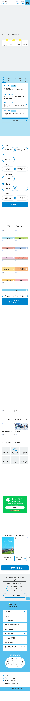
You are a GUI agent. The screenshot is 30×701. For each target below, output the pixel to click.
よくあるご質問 (15, 595)
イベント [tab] (14, 79)
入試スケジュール (21, 149)
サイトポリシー (9, 675)
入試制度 (7, 612)
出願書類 (8, 178)
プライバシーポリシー (11, 678)
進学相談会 (8, 198)
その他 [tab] (25, 79)
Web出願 (7, 159)
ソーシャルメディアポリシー (12, 681)
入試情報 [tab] (20, 79)
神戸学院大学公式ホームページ (15, 647)
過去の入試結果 (21, 169)
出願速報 (8, 169)
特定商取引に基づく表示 (11, 683)
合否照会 (21, 188)
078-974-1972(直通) (16, 586)
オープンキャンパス (21, 197)
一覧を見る (15, 120)
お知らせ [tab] (9, 79)
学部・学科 (8, 629)
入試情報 (7, 616)
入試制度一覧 (8, 149)
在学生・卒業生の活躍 (12, 625)
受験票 (8, 188)
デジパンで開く (7, 558)
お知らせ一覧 (9, 642)
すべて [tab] (3, 79)
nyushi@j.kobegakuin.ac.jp (18, 591)
